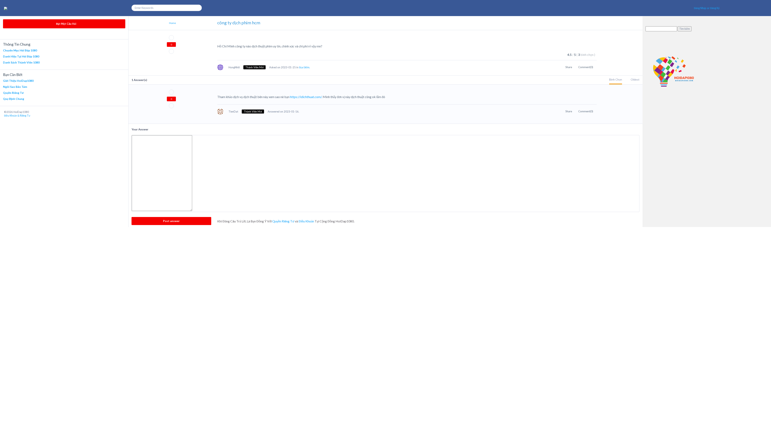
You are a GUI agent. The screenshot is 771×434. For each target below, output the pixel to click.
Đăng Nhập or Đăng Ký (707, 8)
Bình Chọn (615, 79)
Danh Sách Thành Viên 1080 (21, 62)
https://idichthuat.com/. (306, 97)
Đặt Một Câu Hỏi (65, 23)
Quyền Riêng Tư (13, 92)
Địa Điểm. (304, 67)
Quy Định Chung (13, 98)
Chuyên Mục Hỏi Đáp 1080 (20, 50)
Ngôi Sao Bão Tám (15, 86)
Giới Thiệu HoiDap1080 (18, 80)
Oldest (635, 79)
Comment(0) (586, 67)
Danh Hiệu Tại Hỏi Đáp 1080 (21, 56)
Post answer (171, 221)
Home (172, 23)
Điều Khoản (306, 221)
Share (569, 67)
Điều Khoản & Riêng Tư (17, 115)
